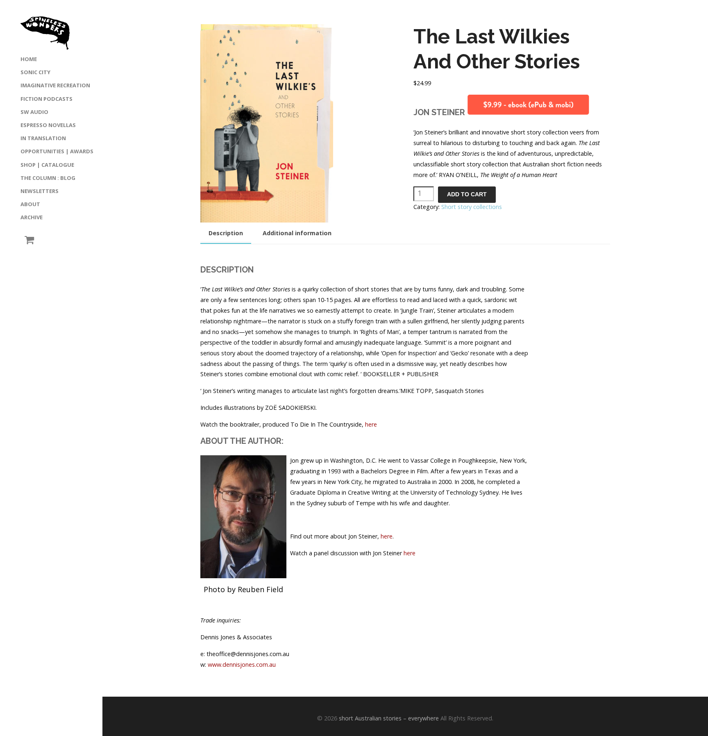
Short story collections (471, 207)
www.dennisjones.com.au (242, 664)
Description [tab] (226, 233)
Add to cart (467, 194)
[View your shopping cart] (27, 240)
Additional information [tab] (297, 233)
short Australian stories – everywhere (389, 718)
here (371, 424)
